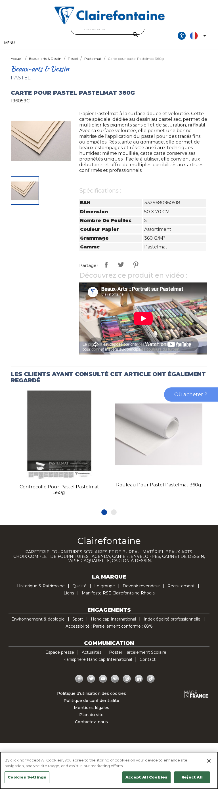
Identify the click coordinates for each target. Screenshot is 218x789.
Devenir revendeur (141, 585)
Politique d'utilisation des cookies (91, 693)
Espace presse (59, 652)
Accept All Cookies (146, 777)
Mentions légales (91, 707)
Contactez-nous (91, 721)
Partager (106, 264)
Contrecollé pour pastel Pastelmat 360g (59, 489)
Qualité (79, 585)
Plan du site (91, 714)
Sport (77, 619)
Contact (148, 659)
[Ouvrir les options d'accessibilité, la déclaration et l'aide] (182, 36)
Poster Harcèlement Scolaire (137, 652)
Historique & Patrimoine (41, 585)
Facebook (79, 678)
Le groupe (104, 585)
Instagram (126, 678)
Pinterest (135, 264)
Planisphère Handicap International (97, 659)
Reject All (191, 777)
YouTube (103, 678)
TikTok (150, 678)
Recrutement (181, 585)
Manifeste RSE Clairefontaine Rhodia (118, 593)
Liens (69, 593)
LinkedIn (138, 678)
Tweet (121, 264)
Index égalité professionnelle (172, 619)
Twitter (91, 678)
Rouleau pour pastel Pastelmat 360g (158, 485)
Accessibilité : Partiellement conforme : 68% (109, 626)
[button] (104, 512)
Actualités (91, 652)
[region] (109, 770)
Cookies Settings (27, 777)
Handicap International (113, 619)
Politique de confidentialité (91, 700)
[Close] (209, 761)
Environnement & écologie (38, 619)
